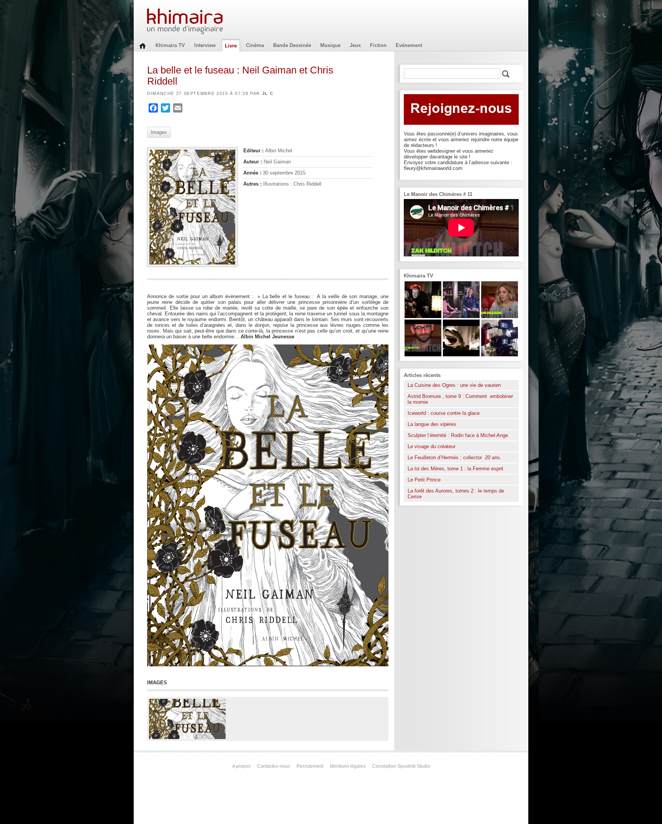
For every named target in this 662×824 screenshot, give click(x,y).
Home (142, 45)
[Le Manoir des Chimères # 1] (461, 316)
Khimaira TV (170, 45)
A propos (241, 766)
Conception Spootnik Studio (401, 766)
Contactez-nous (273, 766)
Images (159, 132)
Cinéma (255, 45)
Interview (205, 45)
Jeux (355, 45)
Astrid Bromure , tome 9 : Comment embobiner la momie (460, 399)
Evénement (409, 45)
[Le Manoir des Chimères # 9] (499, 316)
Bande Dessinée (292, 45)
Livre (231, 46)
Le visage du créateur (432, 446)
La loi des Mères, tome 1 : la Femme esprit (455, 469)
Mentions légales (347, 766)
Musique (330, 45)
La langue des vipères (432, 424)
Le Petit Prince (424, 480)
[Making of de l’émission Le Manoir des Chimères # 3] (499, 354)
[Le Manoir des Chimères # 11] (423, 354)
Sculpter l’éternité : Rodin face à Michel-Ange (458, 435)
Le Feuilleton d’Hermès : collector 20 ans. (455, 457)
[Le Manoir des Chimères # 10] (461, 354)
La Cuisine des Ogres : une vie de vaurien (454, 385)
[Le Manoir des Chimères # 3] (423, 316)
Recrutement (310, 766)
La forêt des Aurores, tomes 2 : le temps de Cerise (456, 493)
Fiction (378, 45)
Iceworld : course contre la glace (444, 413)
